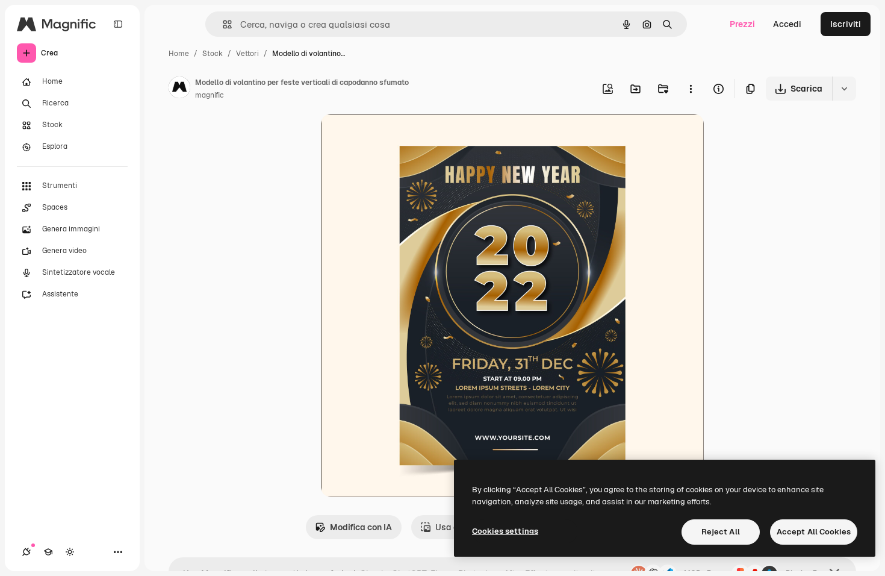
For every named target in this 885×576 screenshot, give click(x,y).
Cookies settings (505, 531)
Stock (212, 53)
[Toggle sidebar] (118, 24)
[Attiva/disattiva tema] (69, 552)
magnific (209, 95)
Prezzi (742, 24)
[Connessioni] (26, 552)
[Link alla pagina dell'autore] (179, 89)
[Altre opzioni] (690, 89)
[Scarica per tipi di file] (844, 89)
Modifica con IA (361, 527)
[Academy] (48, 552)
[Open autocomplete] (222, 24)
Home (179, 53)
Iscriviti (845, 24)
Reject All (720, 532)
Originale (400, 137)
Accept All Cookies (814, 532)
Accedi (787, 24)
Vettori (247, 53)
